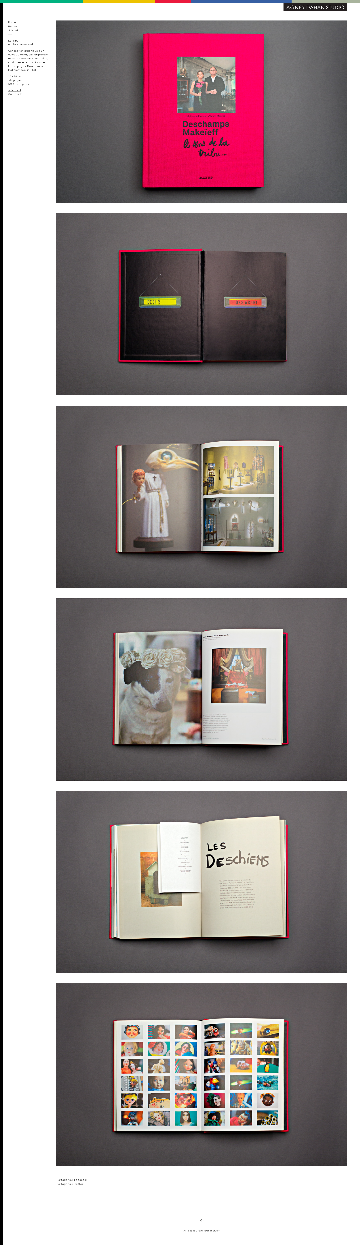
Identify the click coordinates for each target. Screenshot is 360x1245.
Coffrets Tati (16, 94)
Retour (12, 26)
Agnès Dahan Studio (315, 7)
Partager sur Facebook (72, 1180)
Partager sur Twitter (70, 1184)
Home (12, 22)
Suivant (13, 30)
